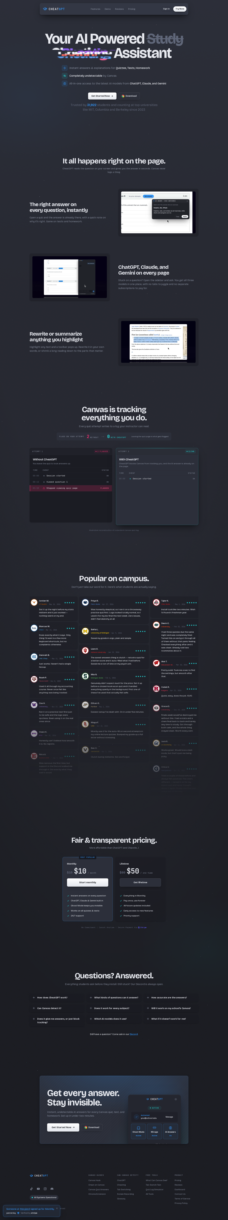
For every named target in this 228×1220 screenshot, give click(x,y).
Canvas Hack (94, 1180)
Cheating (121, 1185)
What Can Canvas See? (157, 1180)
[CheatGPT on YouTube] (38, 1189)
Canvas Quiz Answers (98, 1189)
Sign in (166, 9)
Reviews (119, 9)
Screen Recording (125, 1194)
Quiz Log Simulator (154, 1189)
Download (131, 96)
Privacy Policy (181, 1203)
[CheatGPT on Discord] (52, 1189)
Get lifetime (140, 882)
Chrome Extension (97, 1194)
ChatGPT (121, 1180)
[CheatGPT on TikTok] (31, 1189)
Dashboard (180, 1189)
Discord (134, 1034)
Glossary (121, 1198)
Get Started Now (100, 96)
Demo (108, 9)
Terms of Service (182, 1198)
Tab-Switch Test (153, 1185)
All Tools (150, 1194)
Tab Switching (124, 1189)
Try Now (180, 9)
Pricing (131, 9)
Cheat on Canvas (96, 1185)
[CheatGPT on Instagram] (45, 1189)
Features (95, 9)
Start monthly (87, 882)
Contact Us (180, 1194)
